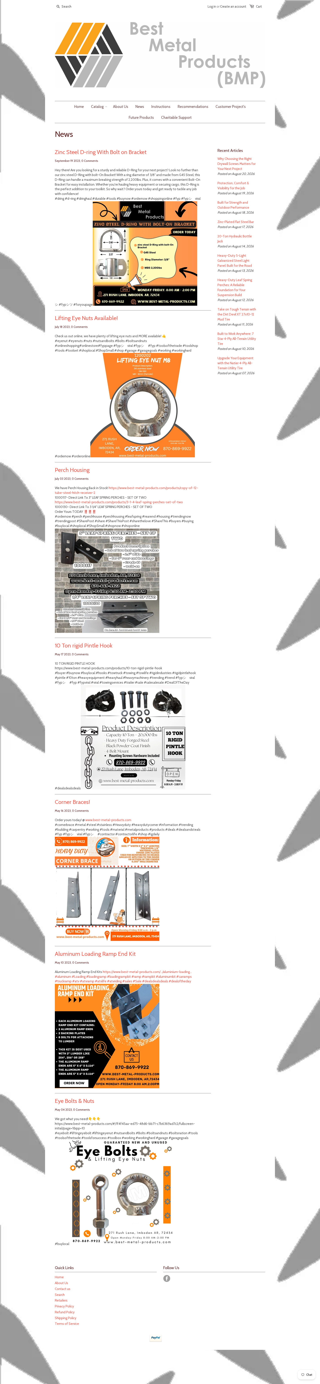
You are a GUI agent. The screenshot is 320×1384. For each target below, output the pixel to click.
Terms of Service (67, 1324)
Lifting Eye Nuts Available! (86, 318)
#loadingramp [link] (96, 977)
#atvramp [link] (87, 981)
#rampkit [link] (148, 977)
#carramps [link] (184, 977)
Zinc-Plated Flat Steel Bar (235, 222)
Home (59, 1277)
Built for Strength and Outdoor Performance (233, 205)
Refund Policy (65, 1312)
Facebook (166, 1278)
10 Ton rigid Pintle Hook (83, 645)
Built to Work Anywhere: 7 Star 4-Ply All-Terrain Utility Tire (236, 339)
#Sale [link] (137, 981)
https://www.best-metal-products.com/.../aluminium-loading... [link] (147, 972)
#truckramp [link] (63, 981)
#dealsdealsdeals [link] (155, 981)
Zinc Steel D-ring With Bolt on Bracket (101, 152)
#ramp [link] (136, 977)
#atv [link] (75, 981)
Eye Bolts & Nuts (74, 1100)
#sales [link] (127, 981)
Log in (212, 6)
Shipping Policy (65, 1318)
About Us (61, 1283)
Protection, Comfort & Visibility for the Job (233, 185)
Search (60, 1295)
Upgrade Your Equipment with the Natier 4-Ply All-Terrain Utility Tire (235, 363)
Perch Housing (72, 469)
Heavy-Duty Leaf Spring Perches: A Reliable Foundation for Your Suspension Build (234, 287)
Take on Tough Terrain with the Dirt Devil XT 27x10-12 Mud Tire (236, 314)
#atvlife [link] (100, 981)
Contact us (62, 1289)
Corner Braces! (72, 802)
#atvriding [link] (114, 981)
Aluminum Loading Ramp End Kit (95, 953)
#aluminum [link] (63, 977)
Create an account (233, 6)
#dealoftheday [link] (180, 981)
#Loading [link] (79, 977)
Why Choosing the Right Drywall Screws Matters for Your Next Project (236, 164)
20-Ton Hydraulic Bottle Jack (234, 238)
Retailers (61, 1300)
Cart (259, 6)
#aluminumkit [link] (166, 977)
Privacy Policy (64, 1306)
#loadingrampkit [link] (119, 977)
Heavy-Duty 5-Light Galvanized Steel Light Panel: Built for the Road (234, 261)
